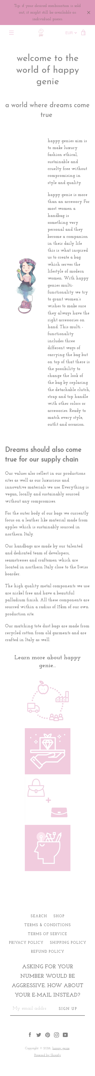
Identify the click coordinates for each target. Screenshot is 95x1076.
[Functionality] (47, 821)
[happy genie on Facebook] (29, 1034)
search (39, 916)
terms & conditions (47, 925)
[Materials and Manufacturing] (47, 725)
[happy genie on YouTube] (65, 1034)
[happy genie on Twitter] (38, 1034)
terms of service (47, 934)
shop (59, 916)
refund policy (47, 952)
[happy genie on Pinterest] (47, 1034)
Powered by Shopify (47, 1055)
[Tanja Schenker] (47, 870)
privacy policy (26, 943)
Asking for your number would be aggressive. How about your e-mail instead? (47, 981)
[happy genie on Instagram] (56, 1034)
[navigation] (11, 32)
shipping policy (68, 943)
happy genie (60, 1048)
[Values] (47, 773)
